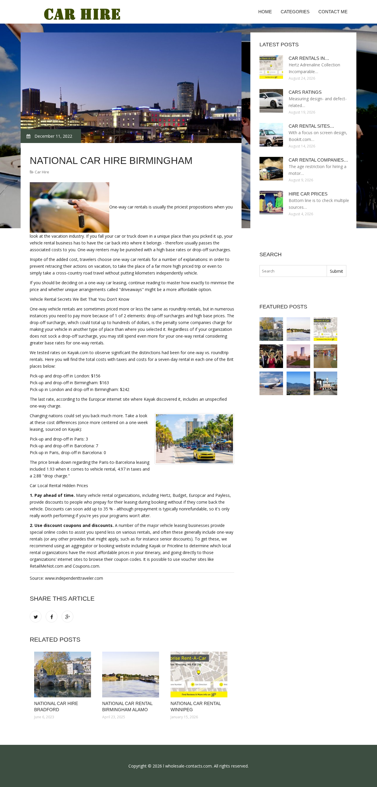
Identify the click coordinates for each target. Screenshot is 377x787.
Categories (295, 11)
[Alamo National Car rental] (325, 356)
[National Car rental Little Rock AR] (271, 383)
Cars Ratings (305, 92)
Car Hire (42, 172)
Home (265, 11)
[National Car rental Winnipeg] (200, 674)
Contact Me (333, 11)
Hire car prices (308, 193)
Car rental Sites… (311, 126)
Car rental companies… (318, 159)
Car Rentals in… (309, 58)
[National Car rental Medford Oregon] (298, 383)
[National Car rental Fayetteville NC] (325, 383)
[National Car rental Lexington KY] (298, 356)
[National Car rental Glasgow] (271, 356)
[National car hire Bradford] (63, 674)
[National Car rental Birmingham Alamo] (131, 674)
